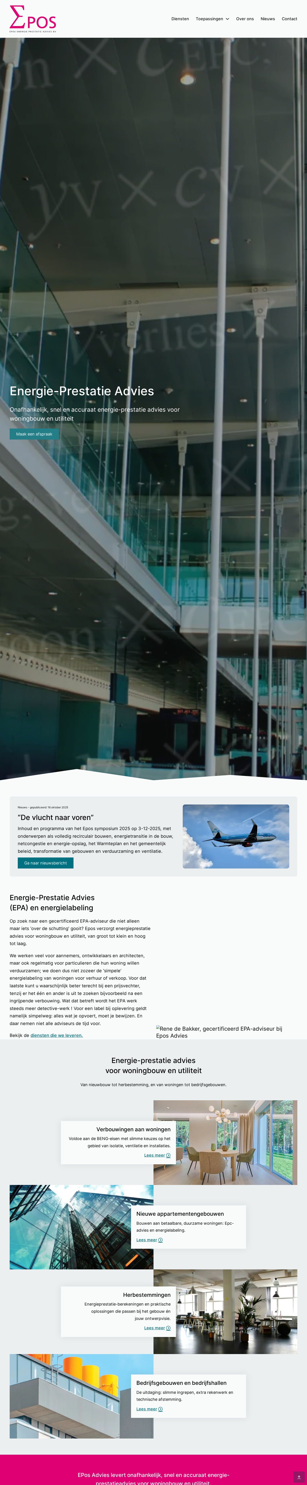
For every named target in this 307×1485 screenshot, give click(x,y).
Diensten (180, 18)
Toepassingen (209, 18)
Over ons (245, 18)
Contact (289, 18)
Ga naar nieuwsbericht (45, 863)
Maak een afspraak (34, 434)
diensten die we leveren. (57, 1035)
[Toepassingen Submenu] (227, 19)
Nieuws (268, 18)
